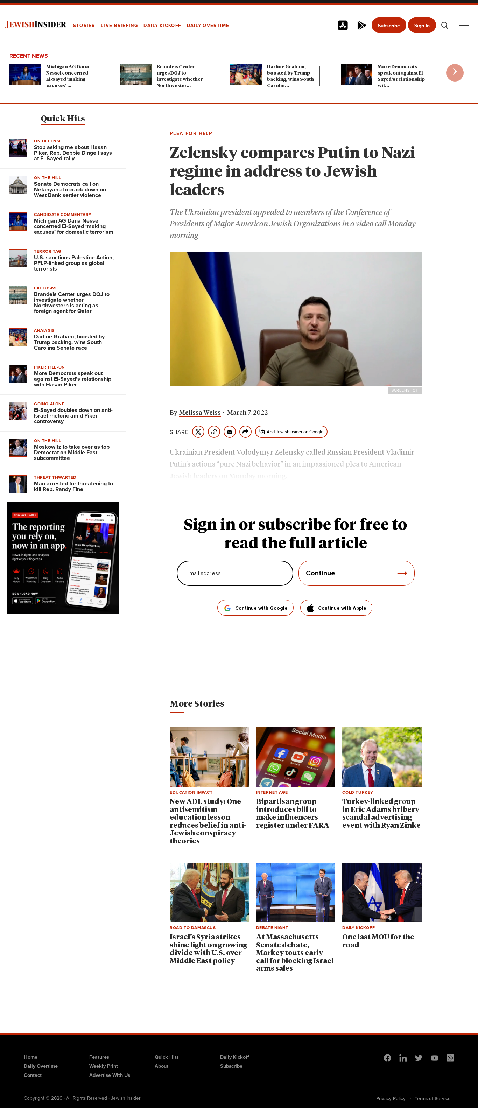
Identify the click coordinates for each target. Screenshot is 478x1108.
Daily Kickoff (234, 1056)
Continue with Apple (342, 608)
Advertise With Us (109, 1075)
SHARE (179, 432)
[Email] (230, 432)
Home (30, 1056)
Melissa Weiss (200, 413)
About (161, 1066)
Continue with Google (261, 608)
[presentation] (455, 73)
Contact (33, 1075)
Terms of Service (433, 1098)
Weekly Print (103, 1066)
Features (99, 1056)
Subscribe (389, 25)
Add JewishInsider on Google (295, 431)
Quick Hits (63, 119)
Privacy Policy (391, 1098)
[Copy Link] (214, 432)
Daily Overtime (41, 1066)
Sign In (422, 25)
